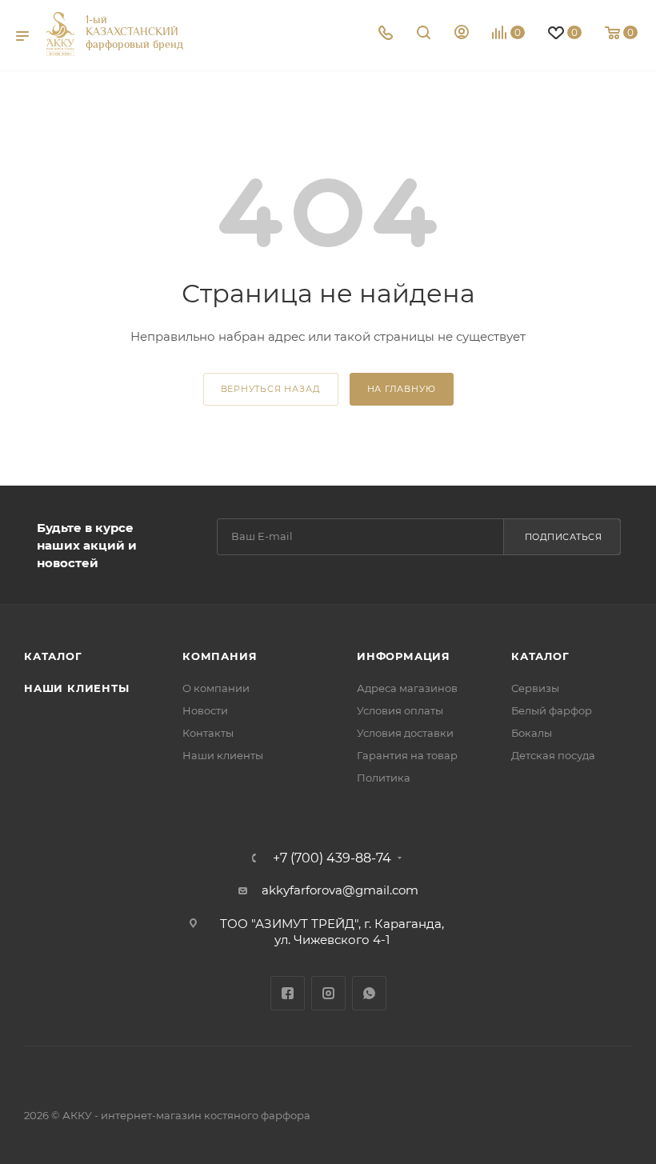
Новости (205, 710)
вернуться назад (271, 388)
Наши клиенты (77, 688)
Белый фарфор (551, 710)
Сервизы (535, 688)
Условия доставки (405, 732)
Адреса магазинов (407, 688)
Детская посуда (553, 755)
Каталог (53, 656)
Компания (219, 656)
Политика (383, 777)
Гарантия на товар (407, 755)
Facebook (287, 993)
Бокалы (531, 732)
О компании (216, 688)
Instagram (328, 993)
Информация (403, 656)
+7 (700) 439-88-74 (332, 858)
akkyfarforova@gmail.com (340, 890)
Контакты (208, 732)
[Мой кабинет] (461, 34)
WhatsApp (369, 993)
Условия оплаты (400, 710)
